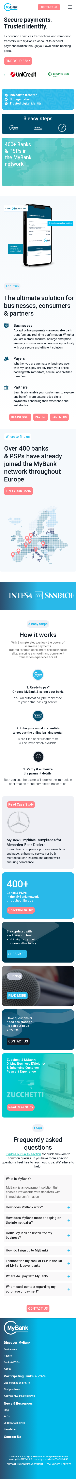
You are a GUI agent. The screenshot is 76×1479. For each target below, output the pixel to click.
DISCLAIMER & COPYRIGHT (30, 1464)
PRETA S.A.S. (17, 1456)
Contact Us (12, 1437)
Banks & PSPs (12, 1362)
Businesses (10, 1349)
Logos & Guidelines (14, 1422)
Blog (6, 1410)
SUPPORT (11, 1464)
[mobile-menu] (68, 7)
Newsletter (10, 1429)
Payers (8, 1355)
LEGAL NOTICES (53, 1464)
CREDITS (67, 1464)
